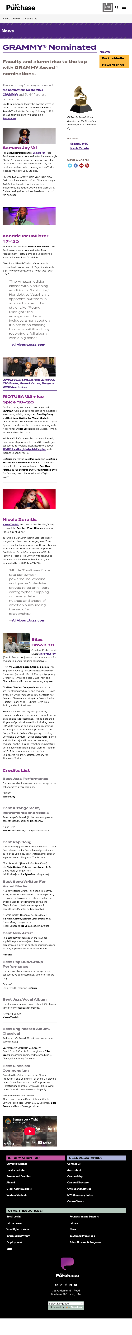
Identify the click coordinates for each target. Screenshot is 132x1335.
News (6, 19)
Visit (9, 1249)
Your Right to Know (17, 1229)
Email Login (13, 1217)
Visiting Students (16, 1195)
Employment (14, 1242)
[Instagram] (61, 1285)
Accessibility (75, 1170)
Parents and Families (18, 1176)
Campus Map (75, 1176)
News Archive (113, 65)
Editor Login (14, 1223)
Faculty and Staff (16, 1170)
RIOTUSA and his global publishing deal (24, 449)
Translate (76, 1307)
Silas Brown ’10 (47, 654)
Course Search (75, 1201)
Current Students (16, 1164)
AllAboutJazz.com (28, 344)
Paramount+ (9, 118)
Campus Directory (78, 1183)
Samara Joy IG (79, 144)
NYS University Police (80, 1195)
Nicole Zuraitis (11, 524)
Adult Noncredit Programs (85, 1242)
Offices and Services (79, 1189)
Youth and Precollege (82, 1236)
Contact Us (73, 1164)
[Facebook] (56, 1285)
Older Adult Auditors (19, 1189)
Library (74, 1223)
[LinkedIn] (70, 1285)
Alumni (10, 1183)
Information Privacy (18, 1236)
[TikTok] (65, 1285)
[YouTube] (75, 1285)
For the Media (113, 58)
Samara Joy (39, 153)
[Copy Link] (87, 165)
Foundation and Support (84, 1217)
